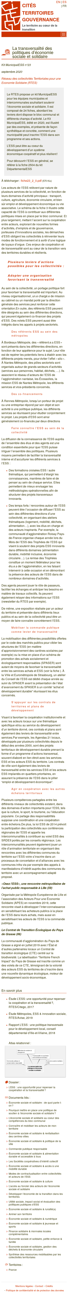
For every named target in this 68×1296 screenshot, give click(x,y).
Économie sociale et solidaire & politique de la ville (35, 1142)
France (13, 1269)
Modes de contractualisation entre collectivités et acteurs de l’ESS (35, 1175)
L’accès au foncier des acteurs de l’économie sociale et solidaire (34, 1187)
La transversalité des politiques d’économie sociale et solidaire (35, 1068)
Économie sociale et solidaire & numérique (33, 1218)
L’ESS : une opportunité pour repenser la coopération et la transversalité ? (32, 1088)
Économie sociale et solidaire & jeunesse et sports (33, 1225)
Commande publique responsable (28, 1149)
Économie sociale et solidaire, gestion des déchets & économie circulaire (33, 1248)
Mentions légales (24, 1286)
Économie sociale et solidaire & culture (31, 1181)
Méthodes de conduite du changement (25, 1051)
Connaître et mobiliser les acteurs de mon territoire (32, 1127)
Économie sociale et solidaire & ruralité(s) (32, 1209)
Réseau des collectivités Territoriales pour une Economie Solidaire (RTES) (31, 80)
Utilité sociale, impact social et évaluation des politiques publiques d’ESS (34, 1203)
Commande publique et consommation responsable (14, 1062)
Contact (39, 1286)
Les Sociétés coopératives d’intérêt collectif (33, 1161)
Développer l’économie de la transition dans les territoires (36, 1195)
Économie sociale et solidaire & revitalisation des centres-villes (34, 1134)
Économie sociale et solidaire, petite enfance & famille (35, 1240)
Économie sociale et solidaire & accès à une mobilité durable (34, 1167)
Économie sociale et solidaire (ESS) (54, 1062)
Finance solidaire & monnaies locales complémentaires (30, 1232)
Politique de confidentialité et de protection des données (35, 1290)
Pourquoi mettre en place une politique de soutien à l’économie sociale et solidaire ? (33, 1111)
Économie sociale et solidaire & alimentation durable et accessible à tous (34, 1155)
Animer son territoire (20, 1214)
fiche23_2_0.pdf (31, 181)
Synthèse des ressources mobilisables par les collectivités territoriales (35, 1255)
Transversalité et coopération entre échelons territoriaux (41, 1056)
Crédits (49, 1286)
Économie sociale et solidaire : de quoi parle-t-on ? (35, 1104)
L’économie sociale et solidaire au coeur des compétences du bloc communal (34, 1119)
